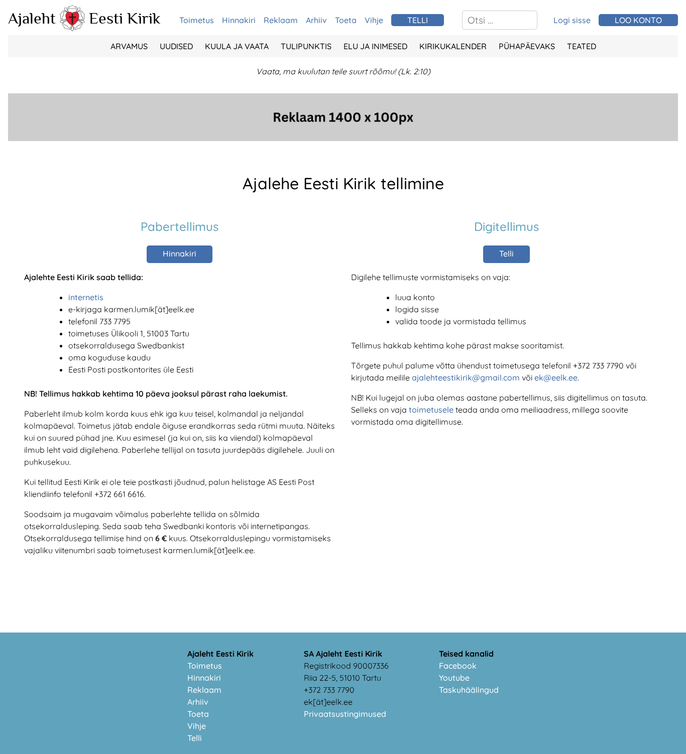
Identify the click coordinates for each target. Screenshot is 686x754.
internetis (85, 297)
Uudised (176, 46)
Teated (581, 46)
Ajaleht (32, 18)
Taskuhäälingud (469, 690)
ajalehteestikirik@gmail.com (466, 377)
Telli (506, 253)
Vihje (374, 20)
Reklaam (281, 20)
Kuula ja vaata (237, 46)
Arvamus (129, 46)
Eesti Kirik (125, 18)
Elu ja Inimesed (375, 46)
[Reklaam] (343, 138)
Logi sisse (572, 20)
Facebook (458, 666)
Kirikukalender (453, 46)
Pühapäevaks (527, 46)
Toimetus (196, 20)
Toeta (346, 20)
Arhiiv (316, 20)
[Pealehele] (72, 28)
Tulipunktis (306, 46)
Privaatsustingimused (345, 714)
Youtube (454, 678)
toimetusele (431, 410)
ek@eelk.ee (556, 377)
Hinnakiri (239, 20)
